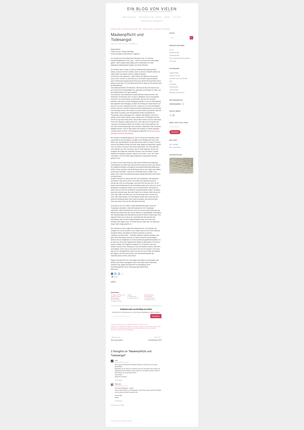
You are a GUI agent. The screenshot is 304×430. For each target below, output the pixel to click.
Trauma (113, 329)
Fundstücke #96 (174, 52)
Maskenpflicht (129, 328)
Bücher (167, 17)
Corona (141, 326)
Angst (117, 326)
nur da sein (172, 61)
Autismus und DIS (121, 324)
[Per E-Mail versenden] (119, 274)
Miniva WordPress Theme (125, 421)
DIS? (170, 81)
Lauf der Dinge (143, 324)
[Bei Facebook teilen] (112, 274)
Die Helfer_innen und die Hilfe (178, 78)
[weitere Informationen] (122, 274)
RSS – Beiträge (173, 144)
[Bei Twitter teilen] (115, 274)
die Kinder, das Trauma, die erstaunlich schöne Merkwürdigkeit (118, 296)
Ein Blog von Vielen (152, 9)
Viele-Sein (177, 17)
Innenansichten (132, 324)
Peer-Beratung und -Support (150, 17)
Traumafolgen (121, 329)
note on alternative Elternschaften (179, 58)
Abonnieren (156, 316)
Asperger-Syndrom (125, 326)
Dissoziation (148, 326)
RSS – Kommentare (175, 147)
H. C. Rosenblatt (132, 43)
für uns (171, 50)
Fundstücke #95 (174, 55)
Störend (130, 295)
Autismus (135, 326)
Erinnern (121, 328)
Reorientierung (140, 328)
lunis (116, 360)
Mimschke (118, 384)
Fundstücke (172, 84)
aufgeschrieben (174, 73)
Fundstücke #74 (155, 339)
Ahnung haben (117, 339)
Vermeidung (130, 329)
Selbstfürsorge (151, 328)
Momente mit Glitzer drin (176, 92)
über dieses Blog (129, 17)
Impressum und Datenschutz (152, 21)
